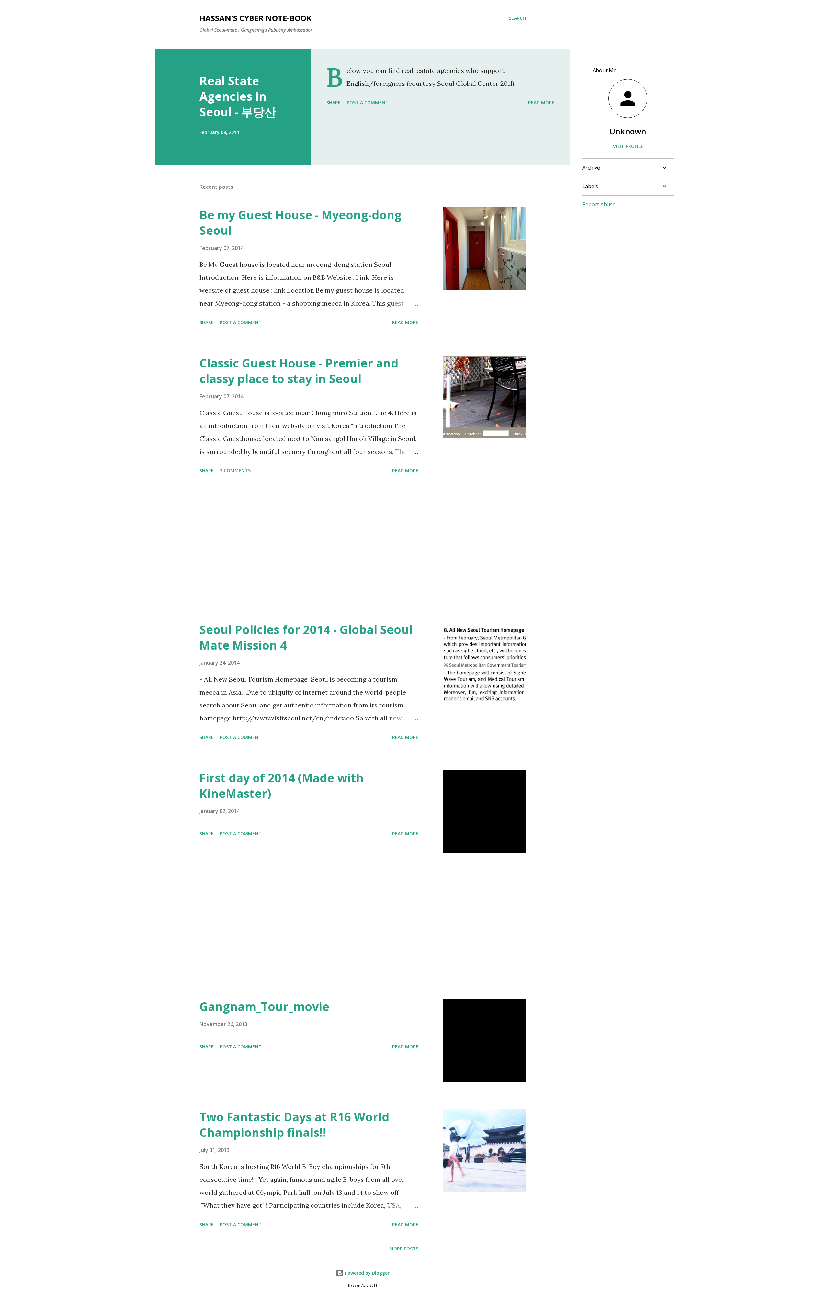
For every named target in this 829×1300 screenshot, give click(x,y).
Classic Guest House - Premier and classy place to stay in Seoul (298, 371)
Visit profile (628, 146)
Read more (541, 102)
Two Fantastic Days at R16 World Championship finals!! (294, 1124)
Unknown (627, 131)
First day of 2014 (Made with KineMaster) (281, 785)
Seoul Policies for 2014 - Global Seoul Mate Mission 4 (306, 637)
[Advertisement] (308, 549)
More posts (403, 1249)
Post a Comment (368, 102)
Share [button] (333, 102)
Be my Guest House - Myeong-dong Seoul (300, 222)
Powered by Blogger (367, 1273)
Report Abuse (599, 204)
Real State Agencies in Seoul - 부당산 (237, 96)
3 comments (235, 471)
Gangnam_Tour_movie (264, 1006)
